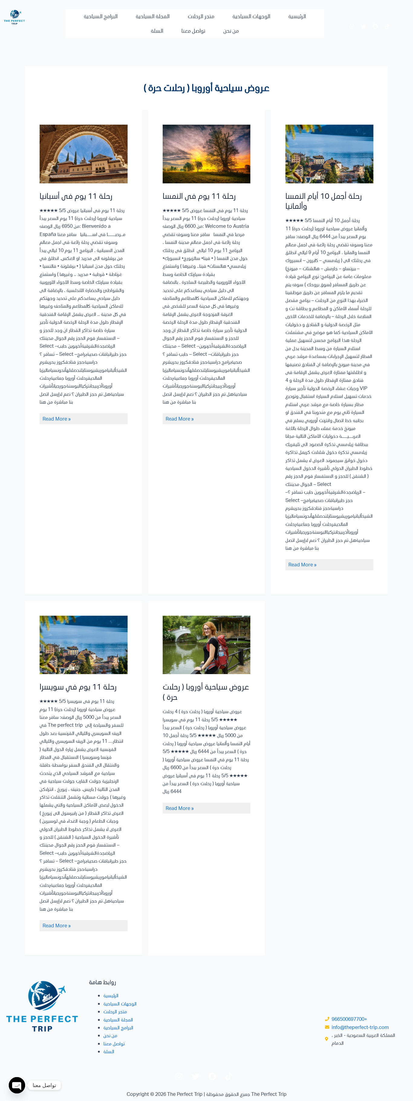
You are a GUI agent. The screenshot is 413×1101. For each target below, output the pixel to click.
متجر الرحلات (201, 16)
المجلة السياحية (153, 16)
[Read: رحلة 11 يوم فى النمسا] (207, 154)
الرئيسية (297, 16)
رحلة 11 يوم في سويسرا (78, 686)
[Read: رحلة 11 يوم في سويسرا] (84, 645)
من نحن (231, 30)
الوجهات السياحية (251, 16)
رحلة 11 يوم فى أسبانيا (76, 196)
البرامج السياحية (101, 16)
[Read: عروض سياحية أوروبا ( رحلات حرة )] (207, 645)
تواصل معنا (193, 30)
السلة (157, 30)
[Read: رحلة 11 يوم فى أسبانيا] (84, 154)
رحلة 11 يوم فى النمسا (199, 196)
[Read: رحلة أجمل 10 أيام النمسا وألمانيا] (329, 154)
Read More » (57, 418)
